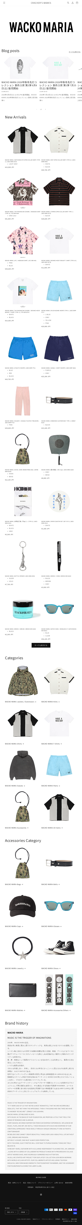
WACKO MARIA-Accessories (15, 828)
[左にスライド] (36, 109)
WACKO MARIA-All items (51, 828)
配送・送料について (14, 1183)
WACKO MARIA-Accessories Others (54, 1010)
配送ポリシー (65, 1219)
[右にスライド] (45, 109)
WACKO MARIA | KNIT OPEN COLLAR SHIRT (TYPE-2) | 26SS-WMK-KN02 (58, 160)
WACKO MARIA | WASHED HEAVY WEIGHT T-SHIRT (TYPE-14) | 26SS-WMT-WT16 (59, 261)
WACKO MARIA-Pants (49, 786)
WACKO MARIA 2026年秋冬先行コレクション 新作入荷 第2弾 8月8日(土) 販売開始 (19, 85)
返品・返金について (29, 1183)
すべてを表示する (74, 52)
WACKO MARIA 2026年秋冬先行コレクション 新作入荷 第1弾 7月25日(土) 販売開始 (58, 85)
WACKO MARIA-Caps (13, 926)
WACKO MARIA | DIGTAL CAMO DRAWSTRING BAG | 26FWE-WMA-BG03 (22, 470)
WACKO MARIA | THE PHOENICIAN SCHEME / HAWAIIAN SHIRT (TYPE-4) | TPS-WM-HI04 (22, 212)
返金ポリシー (36, 1219)
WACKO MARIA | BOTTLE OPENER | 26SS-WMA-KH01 (20, 576)
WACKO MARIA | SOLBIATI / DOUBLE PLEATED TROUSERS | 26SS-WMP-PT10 (22, 421)
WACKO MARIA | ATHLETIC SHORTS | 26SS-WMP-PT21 (20, 368)
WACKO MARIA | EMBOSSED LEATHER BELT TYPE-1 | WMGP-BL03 (58, 421)
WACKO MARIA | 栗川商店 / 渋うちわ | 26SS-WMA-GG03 (57, 470)
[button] (4, 3)
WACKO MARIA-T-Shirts (50, 744)
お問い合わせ (58, 1183)
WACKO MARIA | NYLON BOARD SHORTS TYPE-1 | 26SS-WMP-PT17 (58, 311)
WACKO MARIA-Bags (13, 884)
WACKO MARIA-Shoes (49, 968)
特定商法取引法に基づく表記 (44, 1187)
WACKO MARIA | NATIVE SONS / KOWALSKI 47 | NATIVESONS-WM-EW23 (59, 630)
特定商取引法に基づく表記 (70, 1221)
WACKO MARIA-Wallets (14, 1010)
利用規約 (31, 1187)
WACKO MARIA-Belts (49, 884)
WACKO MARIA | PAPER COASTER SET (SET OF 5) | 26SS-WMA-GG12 (57, 522)
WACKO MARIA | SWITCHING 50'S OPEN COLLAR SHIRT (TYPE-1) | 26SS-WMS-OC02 (22, 160)
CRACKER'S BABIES (26, 1219)
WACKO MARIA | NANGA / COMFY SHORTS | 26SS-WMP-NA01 (58, 368)
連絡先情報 (68, 1183)
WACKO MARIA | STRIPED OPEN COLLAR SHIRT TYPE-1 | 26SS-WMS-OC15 (57, 212)
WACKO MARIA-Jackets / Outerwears (19, 702)
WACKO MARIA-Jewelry (14, 968)
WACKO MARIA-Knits (49, 702)
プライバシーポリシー (45, 1183)
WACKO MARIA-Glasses (50, 926)
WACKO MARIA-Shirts (13, 744)
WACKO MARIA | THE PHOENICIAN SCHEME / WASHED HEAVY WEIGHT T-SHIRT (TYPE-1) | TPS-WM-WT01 (22, 311)
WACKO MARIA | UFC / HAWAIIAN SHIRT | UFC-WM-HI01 (20, 260)
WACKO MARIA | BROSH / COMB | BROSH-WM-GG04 (56, 576)
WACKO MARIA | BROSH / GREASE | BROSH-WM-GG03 (20, 629)
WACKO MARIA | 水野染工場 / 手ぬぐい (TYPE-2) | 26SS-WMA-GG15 (21, 522)
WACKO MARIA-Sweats (14, 786)
